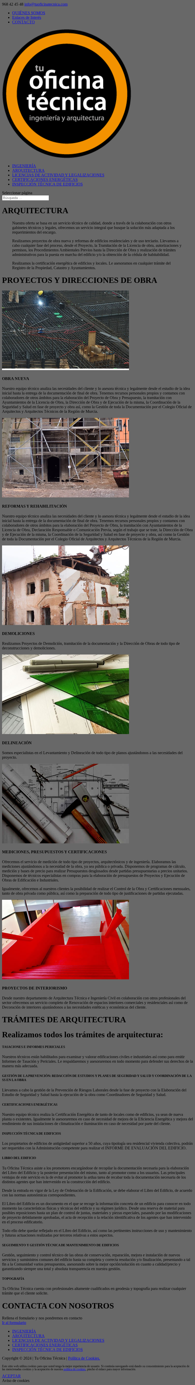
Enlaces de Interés (26, 17)
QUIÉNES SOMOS (28, 13)
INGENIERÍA (24, 166)
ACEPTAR (11, 1376)
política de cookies (74, 1369)
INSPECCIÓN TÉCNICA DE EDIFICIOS (47, 184)
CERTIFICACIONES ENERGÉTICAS (45, 179)
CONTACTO (23, 22)
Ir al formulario (14, 1322)
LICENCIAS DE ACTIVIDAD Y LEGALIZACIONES (58, 175)
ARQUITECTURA (28, 170)
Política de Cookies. (84, 1358)
